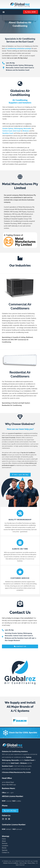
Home (4, 839)
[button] (3, 12)
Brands (4, 848)
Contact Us (5, 852)
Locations (5, 845)
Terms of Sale (23, 863)
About (4, 841)
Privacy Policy (31, 863)
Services (4, 843)
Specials (4, 850)
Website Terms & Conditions (10, 863)
